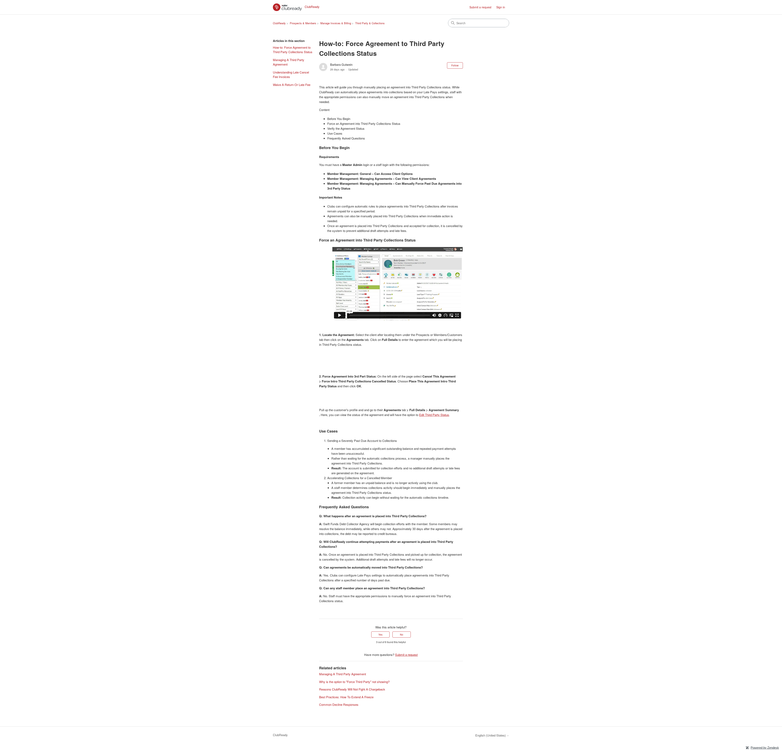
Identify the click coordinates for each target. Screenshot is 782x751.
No (401, 634)
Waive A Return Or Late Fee (291, 84)
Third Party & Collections (370, 23)
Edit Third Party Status (434, 415)
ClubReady (279, 23)
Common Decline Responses (338, 704)
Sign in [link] (500, 7)
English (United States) (491, 735)
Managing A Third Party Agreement (288, 62)
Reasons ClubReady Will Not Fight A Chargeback (352, 689)
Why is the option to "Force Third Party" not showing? (354, 682)
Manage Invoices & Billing (335, 23)
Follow (455, 65)
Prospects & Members (303, 23)
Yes (380, 634)
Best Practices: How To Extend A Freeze (346, 697)
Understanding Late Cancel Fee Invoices (291, 74)
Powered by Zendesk (765, 747)
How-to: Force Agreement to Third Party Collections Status (292, 49)
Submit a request (480, 7)
